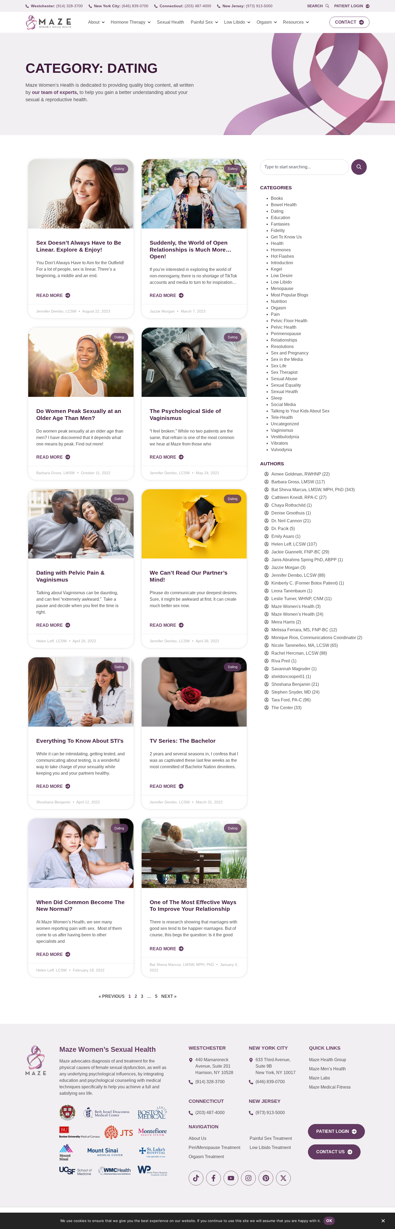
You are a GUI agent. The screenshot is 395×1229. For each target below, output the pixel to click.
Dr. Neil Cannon (286, 521)
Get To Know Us (286, 237)
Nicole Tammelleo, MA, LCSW (300, 645)
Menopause (282, 288)
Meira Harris (283, 622)
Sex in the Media (287, 359)
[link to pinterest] (265, 1178)
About (93, 22)
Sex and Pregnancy (289, 353)
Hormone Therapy (128, 22)
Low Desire (282, 275)
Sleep (276, 398)
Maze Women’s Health (293, 614)
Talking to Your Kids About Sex (300, 411)
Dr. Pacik (280, 528)
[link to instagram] (248, 1178)
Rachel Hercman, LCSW (294, 653)
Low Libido (234, 22)
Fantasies (280, 224)
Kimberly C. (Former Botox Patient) (304, 583)
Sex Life (278, 366)
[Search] (359, 167)
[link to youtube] (231, 1178)
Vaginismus (282, 430)
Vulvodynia (281, 449)
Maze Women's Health (292, 606)
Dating (277, 211)
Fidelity (278, 230)
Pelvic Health (283, 327)
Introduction (282, 262)
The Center (282, 707)
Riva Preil (280, 661)
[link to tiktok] (196, 1178)
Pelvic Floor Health (289, 320)
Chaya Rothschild (288, 505)
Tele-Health (282, 417)
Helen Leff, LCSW (288, 544)
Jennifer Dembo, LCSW (294, 575)
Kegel (276, 269)
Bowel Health (284, 204)
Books (277, 198)
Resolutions (282, 346)
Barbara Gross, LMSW (292, 482)
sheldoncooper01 (288, 676)
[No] (383, 1222)
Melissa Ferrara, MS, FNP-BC (299, 630)
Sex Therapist (284, 372)
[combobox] (304, 167)
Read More (50, 295)
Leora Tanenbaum (288, 591)
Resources (293, 22)
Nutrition (279, 301)
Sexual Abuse (284, 378)
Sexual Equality (286, 385)
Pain (275, 314)
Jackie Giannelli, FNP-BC (296, 552)
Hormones (281, 250)
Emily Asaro (282, 536)
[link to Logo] (48, 22)
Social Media (283, 404)
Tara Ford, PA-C (286, 700)
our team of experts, (56, 92)
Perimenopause (286, 333)
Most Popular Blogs (289, 295)
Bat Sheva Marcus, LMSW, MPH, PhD (307, 489)
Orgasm (264, 22)
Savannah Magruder (290, 668)
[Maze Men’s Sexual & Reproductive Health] (36, 1060)
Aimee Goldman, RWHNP (296, 474)
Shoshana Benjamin (290, 684)
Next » (169, 996)
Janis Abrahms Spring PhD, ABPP (304, 559)
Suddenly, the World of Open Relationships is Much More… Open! (190, 249)
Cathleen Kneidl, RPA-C (294, 497)
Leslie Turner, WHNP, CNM (297, 598)
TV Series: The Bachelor (183, 741)
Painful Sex (202, 22)
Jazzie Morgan (285, 567)
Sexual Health (170, 22)
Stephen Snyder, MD (291, 692)
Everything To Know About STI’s (80, 741)
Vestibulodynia (285, 436)
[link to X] (283, 1178)
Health (277, 243)
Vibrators (279, 443)
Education (280, 217)
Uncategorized (285, 424)
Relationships (284, 340)
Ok (329, 1220)
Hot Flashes (282, 256)
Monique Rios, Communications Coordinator (313, 637)
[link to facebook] (213, 1178)
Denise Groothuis (288, 513)
